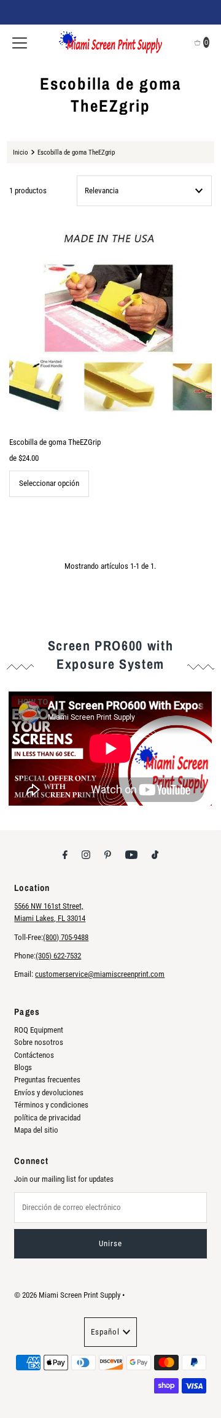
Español (105, 1331)
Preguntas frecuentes (47, 1079)
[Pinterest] (107, 855)
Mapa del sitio (36, 1130)
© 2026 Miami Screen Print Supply (67, 1295)
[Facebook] (65, 855)
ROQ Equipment (38, 1030)
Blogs (23, 1067)
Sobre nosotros (38, 1042)
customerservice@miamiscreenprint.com (100, 974)
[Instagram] (86, 855)
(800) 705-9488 (65, 937)
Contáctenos (34, 1055)
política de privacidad (47, 1117)
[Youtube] (131, 855)
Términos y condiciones (51, 1104)
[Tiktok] (155, 855)
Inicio (20, 152)
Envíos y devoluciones (48, 1092)
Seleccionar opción (49, 483)
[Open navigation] (19, 42)
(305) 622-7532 (58, 955)
